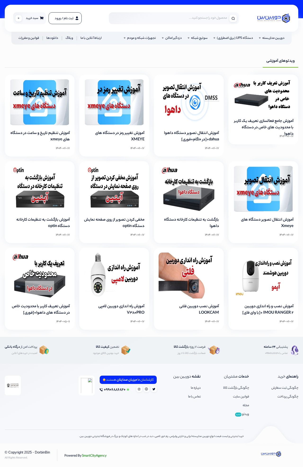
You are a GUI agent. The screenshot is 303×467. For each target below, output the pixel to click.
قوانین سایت (241, 397)
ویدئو (242, 414)
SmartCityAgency (85, 455)
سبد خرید (28, 18)
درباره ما (196, 388)
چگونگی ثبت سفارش (284, 388)
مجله (246, 405)
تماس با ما (194, 397)
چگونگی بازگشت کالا (236, 388)
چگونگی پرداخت (287, 397)
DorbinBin (42, 452)
